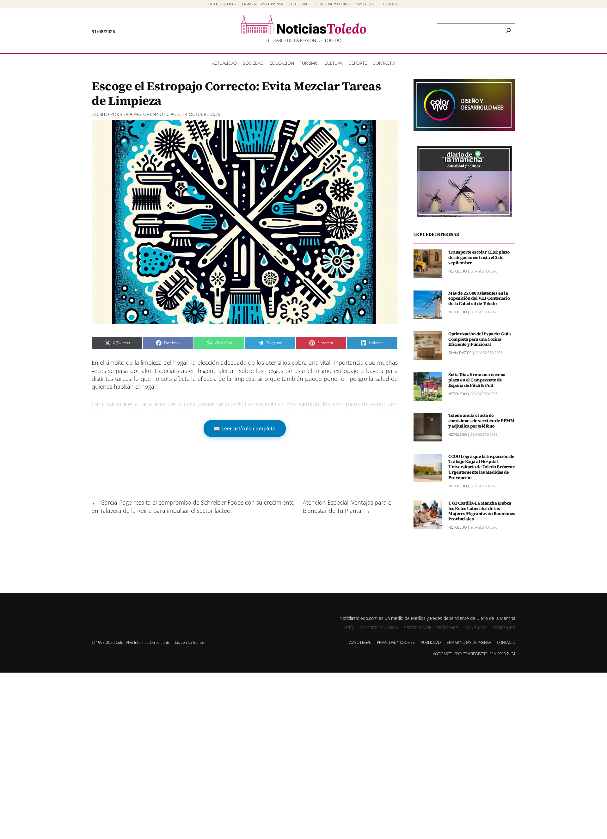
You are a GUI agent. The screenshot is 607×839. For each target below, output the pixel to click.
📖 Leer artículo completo (245, 428)
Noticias (166, 114)
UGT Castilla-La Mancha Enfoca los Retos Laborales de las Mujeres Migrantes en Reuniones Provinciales (481, 511)
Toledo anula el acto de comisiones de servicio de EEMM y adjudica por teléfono (481, 420)
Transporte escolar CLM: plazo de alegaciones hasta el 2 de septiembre (479, 257)
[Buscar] (508, 30)
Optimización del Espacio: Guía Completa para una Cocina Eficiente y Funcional (479, 339)
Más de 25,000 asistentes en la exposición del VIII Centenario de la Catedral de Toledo (479, 298)
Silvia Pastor (134, 114)
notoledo (457, 271)
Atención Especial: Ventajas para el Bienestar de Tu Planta (348, 506)
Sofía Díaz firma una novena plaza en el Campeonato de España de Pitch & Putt (477, 380)
